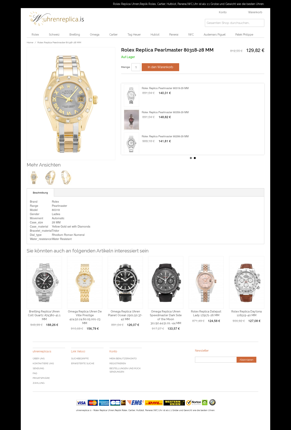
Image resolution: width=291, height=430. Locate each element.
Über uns (39, 358)
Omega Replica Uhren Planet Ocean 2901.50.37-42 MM (125, 315)
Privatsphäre (41, 378)
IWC (191, 34)
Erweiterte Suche (82, 363)
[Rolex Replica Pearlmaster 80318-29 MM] (131, 144)
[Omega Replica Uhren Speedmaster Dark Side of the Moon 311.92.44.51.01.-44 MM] (165, 282)
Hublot (155, 34)
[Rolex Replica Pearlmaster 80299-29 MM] (131, 95)
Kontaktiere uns (43, 363)
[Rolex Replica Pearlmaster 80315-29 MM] (131, 119)
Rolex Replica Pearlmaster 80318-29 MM (165, 136)
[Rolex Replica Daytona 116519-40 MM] (246, 282)
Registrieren (117, 363)
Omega (94, 34)
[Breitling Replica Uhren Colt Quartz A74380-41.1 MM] (44, 282)
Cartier (113, 34)
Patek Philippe (244, 34)
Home (30, 42)
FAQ (35, 373)
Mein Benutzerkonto (123, 358)
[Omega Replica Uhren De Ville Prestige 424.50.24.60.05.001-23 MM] (84, 282)
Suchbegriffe (80, 358)
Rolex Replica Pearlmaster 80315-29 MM (165, 112)
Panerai (173, 34)
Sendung (38, 368)
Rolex (35, 34)
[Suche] (260, 23)
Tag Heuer (134, 34)
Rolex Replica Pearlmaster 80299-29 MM (165, 88)
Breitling (74, 34)
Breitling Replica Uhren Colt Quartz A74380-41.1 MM (44, 315)
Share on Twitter (136, 78)
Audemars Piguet (214, 34)
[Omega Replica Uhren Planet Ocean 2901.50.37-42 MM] (125, 282)
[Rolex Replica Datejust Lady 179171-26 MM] (206, 282)
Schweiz (54, 34)
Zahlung (39, 383)
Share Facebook (128, 78)
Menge (125, 67)
